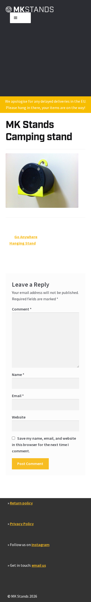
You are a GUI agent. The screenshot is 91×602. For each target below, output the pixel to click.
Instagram (41, 544)
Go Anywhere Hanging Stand (23, 240)
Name (18, 374)
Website (18, 417)
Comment (22, 309)
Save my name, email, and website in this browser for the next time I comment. (44, 444)
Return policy (21, 503)
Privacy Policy (22, 523)
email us (39, 565)
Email (18, 395)
